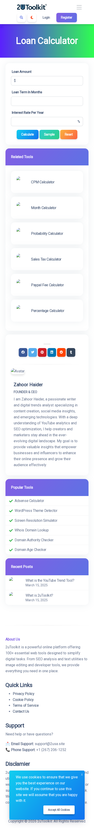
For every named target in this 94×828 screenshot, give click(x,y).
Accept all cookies (59, 809)
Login (46, 17)
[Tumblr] (71, 352)
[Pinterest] (42, 352)
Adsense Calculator (29, 501)
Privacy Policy (23, 694)
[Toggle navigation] (79, 7)
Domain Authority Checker (34, 540)
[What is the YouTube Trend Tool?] (14, 582)
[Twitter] (32, 352)
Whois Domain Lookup (32, 530)
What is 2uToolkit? (39, 595)
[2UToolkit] (32, 7)
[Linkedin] (51, 352)
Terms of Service (26, 705)
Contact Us (21, 711)
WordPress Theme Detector (36, 510)
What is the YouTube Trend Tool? (50, 580)
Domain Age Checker (30, 549)
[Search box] (21, 17)
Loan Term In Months (27, 92)
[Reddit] (61, 352)
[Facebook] (23, 352)
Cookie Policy (23, 700)
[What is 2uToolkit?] (14, 597)
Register (66, 17)
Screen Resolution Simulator (36, 520)
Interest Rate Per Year (28, 112)
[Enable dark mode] (32, 17)
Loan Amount (21, 72)
